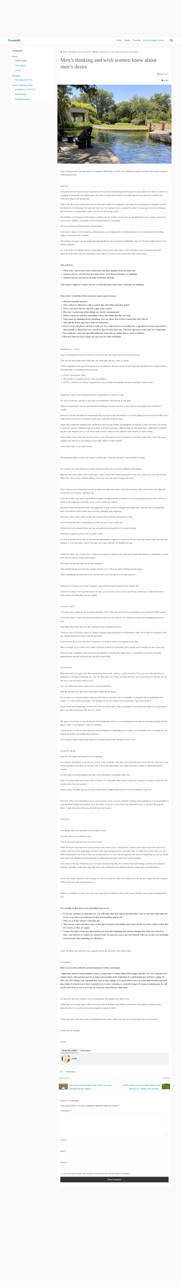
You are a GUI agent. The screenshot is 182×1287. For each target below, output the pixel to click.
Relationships (20, 94)
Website (63, 1162)
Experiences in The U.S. (25, 89)
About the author (69, 1050)
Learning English (22, 99)
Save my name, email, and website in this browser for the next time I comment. (96, 1173)
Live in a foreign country (153, 40)
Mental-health (21, 60)
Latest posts (85, 1050)
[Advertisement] (80, 18)
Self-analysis (70, 1072)
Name (64, 1140)
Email (63, 1151)
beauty (18, 70)
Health (127, 40)
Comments (66, 1111)
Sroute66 (14, 40)
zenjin (166, 80)
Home (119, 40)
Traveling (137, 40)
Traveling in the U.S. (24, 80)
